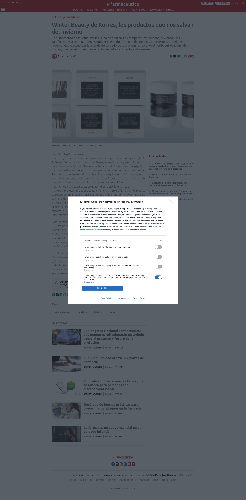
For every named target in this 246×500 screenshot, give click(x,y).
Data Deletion (107, 298)
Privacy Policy (139, 298)
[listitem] (123, 240)
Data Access (123, 298)
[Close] (172, 202)
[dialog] (123, 250)
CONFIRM (102, 288)
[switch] (158, 247)
